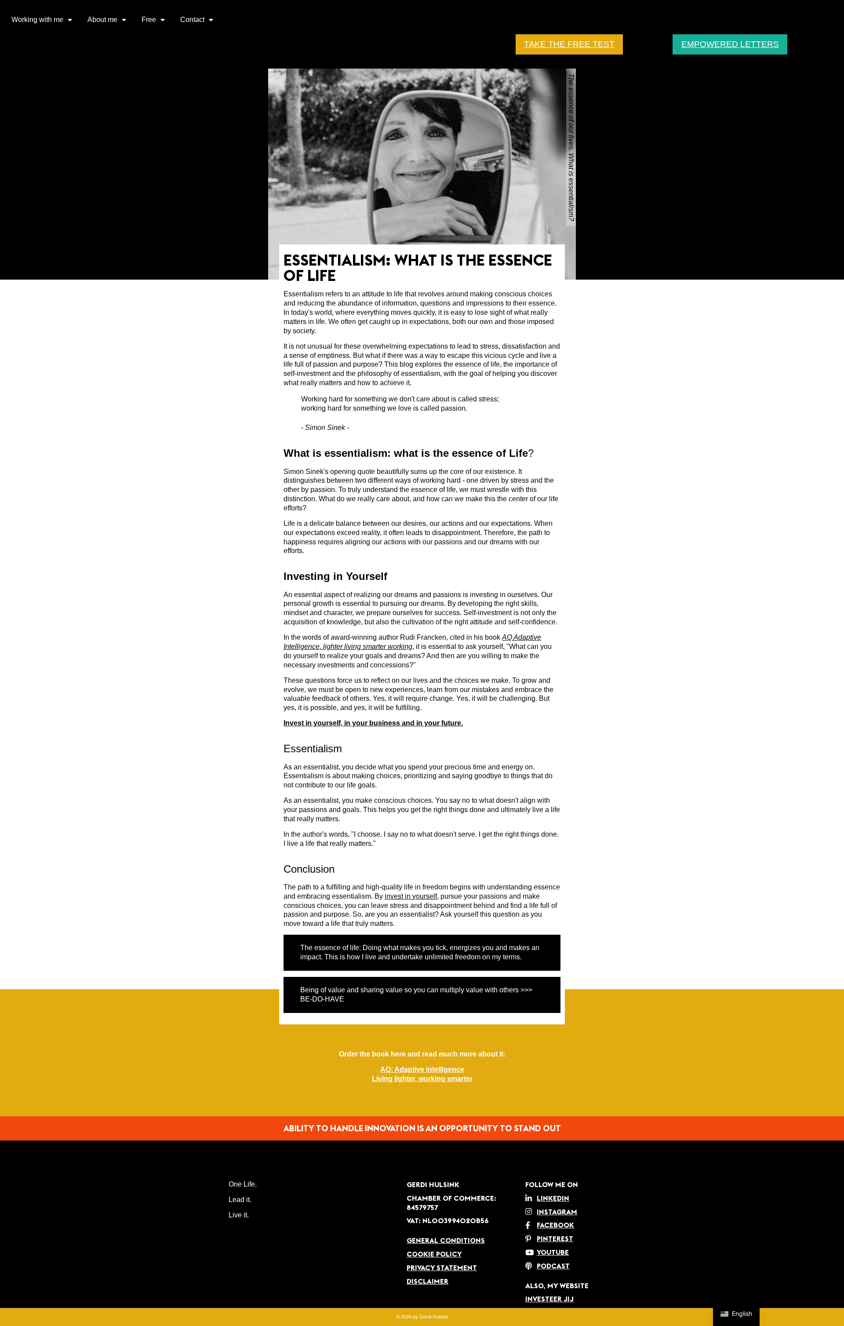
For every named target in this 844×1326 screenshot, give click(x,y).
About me (102, 19)
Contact (192, 19)
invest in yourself (411, 896)
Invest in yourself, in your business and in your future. (373, 723)
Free (149, 19)
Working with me (37, 19)
